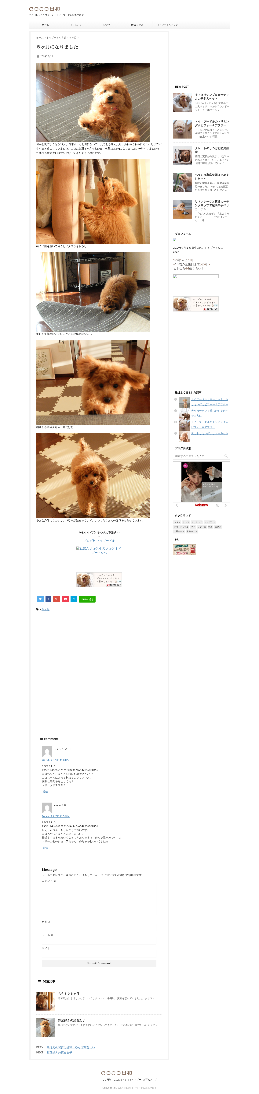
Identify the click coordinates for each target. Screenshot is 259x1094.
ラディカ (202, 527)
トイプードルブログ (167, 24)
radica (177, 522)
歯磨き (218, 527)
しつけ (106, 24)
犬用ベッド (179, 531)
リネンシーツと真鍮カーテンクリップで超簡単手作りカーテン (212, 205)
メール (47, 935)
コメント (49, 880)
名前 (46, 921)
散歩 (210, 527)
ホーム (45, 24)
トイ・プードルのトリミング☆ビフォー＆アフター (212, 123)
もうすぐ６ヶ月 (68, 993)
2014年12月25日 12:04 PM (56, 760)
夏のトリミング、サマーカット (209, 433)
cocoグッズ (137, 24)
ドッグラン (209, 522)
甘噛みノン (192, 531)
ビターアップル (181, 527)
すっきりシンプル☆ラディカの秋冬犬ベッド (212, 96)
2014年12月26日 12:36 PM (56, 816)
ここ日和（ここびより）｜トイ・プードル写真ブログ (129, 1079)
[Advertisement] (99, 645)
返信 (45, 791)
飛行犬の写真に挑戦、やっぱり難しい (71, 1047)
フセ (193, 527)
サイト (46, 948)
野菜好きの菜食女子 (71, 1020)
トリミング (76, 24)
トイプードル (99, 540)
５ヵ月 (45, 609)
